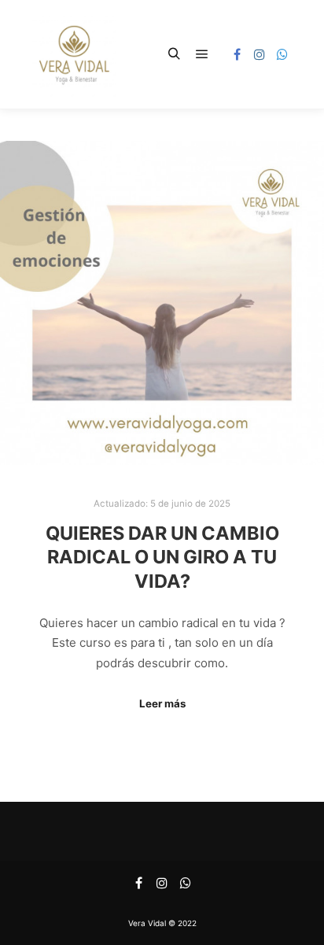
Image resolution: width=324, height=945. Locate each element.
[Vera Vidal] (73, 54)
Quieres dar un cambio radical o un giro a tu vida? (162, 557)
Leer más (162, 703)
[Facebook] (236, 54)
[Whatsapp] (282, 54)
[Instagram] (259, 54)
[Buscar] (174, 54)
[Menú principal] (202, 54)
